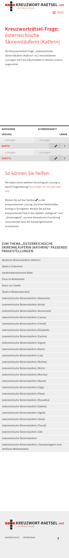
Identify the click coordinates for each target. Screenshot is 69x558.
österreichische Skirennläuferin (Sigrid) (23, 412)
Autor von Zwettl (11, 285)
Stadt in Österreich (12, 266)
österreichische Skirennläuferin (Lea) (22, 355)
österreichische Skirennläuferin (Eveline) (24, 336)
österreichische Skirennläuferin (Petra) (23, 393)
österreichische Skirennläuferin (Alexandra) (26, 298)
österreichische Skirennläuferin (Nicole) (24, 381)
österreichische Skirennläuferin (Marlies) (24, 362)
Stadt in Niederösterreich (16, 292)
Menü (58, 12)
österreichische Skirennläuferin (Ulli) (22, 432)
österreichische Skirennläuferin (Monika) (24, 374)
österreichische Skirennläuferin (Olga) (23, 387)
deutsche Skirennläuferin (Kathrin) (21, 260)
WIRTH (6, 146)
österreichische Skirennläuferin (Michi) (23, 368)
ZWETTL (6, 158)
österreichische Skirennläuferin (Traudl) (24, 425)
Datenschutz (12, 537)
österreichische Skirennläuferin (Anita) (23, 304)
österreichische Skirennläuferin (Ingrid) (24, 342)
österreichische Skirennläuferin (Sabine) (24, 406)
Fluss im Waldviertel (13, 279)
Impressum (29, 537)
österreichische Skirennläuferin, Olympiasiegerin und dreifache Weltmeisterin (31, 447)
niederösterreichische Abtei (17, 272)
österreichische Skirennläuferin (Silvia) (23, 419)
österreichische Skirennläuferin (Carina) (24, 317)
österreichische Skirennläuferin (19, 438)
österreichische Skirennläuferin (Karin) (23, 349)
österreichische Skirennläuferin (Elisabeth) (25, 330)
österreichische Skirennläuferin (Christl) (24, 323)
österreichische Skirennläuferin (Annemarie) (26, 311)
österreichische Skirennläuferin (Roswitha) (25, 400)
